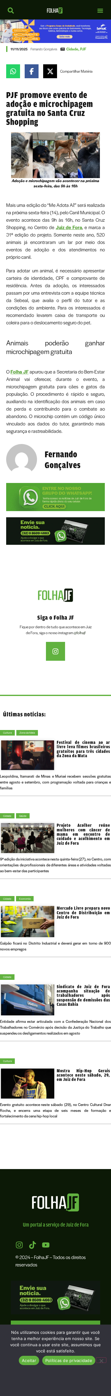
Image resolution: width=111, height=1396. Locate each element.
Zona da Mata (27, 733)
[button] (100, 10)
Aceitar (29, 1360)
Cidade (72, 49)
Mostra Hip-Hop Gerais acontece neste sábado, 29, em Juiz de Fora (83, 1075)
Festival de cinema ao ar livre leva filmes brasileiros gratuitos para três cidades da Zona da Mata (83, 749)
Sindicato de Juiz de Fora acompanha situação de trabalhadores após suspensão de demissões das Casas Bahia (83, 995)
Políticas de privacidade (68, 1360)
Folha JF (19, 371)
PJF (83, 49)
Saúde (23, 816)
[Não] (101, 1360)
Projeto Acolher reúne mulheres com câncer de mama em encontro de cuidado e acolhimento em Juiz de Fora (83, 834)
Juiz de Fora (69, 227)
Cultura (7, 733)
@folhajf (79, 632)
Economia (25, 899)
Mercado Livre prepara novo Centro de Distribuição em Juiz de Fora (83, 912)
